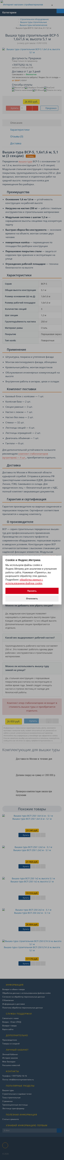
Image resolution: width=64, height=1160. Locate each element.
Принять (32, 591)
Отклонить (32, 598)
